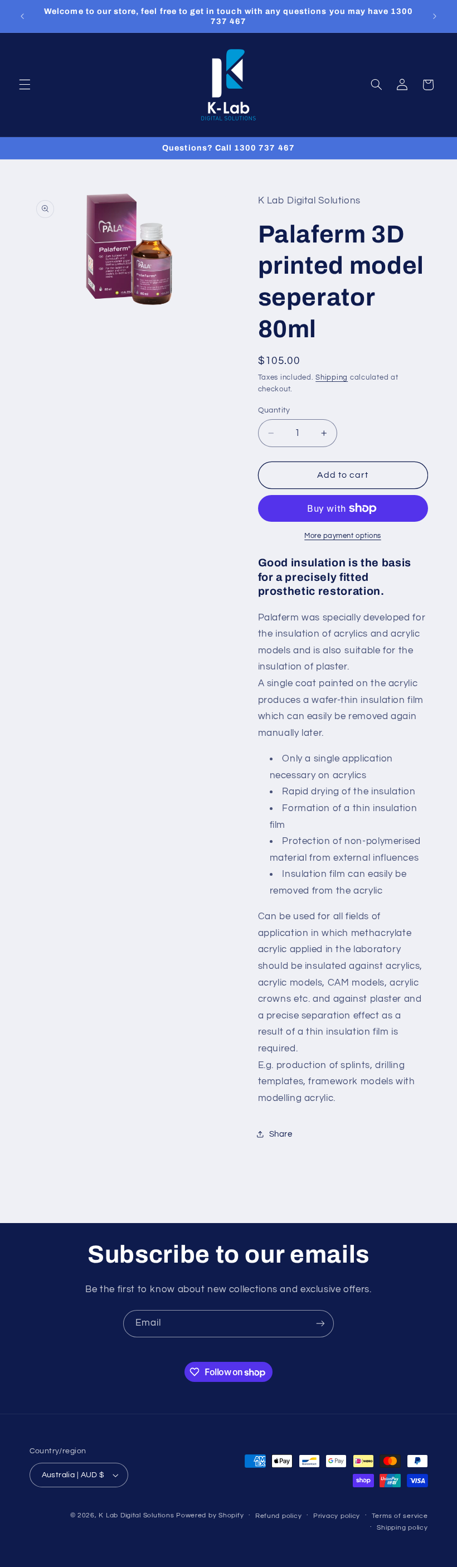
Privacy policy (336, 1516)
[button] (24, 85)
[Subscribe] (320, 1323)
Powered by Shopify (210, 1515)
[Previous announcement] (22, 16)
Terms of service (400, 1516)
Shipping (331, 377)
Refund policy (278, 1516)
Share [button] (281, 1134)
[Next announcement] (434, 16)
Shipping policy (402, 1528)
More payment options (342, 536)
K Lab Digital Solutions (136, 1515)
